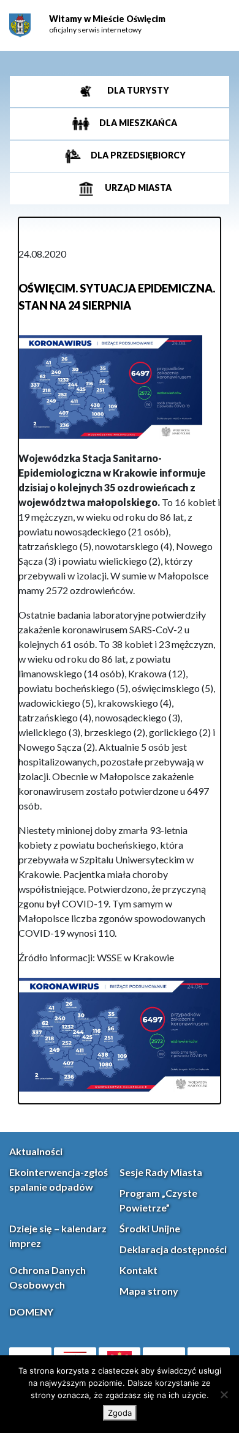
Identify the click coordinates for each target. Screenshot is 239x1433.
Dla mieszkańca (137, 123)
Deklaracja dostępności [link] (173, 1249)
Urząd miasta (137, 188)
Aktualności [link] (36, 1151)
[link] (20, 25)
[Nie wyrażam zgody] (224, 1394)
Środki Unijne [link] (150, 1228)
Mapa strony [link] (149, 1291)
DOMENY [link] (31, 1311)
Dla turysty (137, 91)
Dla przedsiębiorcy (137, 156)
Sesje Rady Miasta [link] (161, 1172)
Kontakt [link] (138, 1270)
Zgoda (120, 1413)
